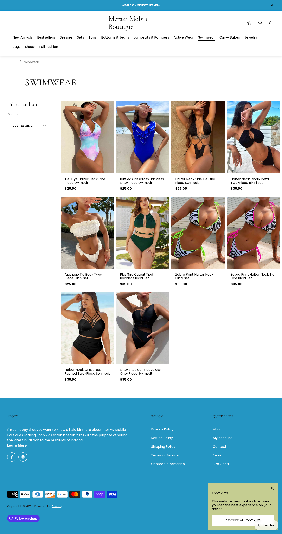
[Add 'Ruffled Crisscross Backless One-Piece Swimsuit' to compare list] (162, 107)
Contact (219, 446)
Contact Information (168, 464)
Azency (57, 506)
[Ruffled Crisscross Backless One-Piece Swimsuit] (142, 137)
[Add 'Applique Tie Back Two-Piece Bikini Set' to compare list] (107, 203)
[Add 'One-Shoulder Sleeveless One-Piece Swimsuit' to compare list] (162, 298)
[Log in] (249, 22)
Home (13, 62)
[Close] (272, 488)
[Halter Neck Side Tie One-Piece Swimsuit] (198, 137)
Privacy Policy (162, 429)
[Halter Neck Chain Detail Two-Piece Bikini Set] (253, 137)
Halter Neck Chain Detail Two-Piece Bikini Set (250, 181)
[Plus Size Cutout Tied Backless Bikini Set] (142, 233)
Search (218, 455)
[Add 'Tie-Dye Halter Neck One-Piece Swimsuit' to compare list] (107, 107)
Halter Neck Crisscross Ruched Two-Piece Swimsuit (87, 372)
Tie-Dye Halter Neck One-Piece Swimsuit (86, 181)
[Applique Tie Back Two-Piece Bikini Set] (87, 233)
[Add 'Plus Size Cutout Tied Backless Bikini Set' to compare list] (162, 203)
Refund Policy (162, 438)
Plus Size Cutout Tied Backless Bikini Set (136, 276)
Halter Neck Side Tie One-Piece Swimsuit (196, 181)
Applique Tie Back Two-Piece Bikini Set (84, 276)
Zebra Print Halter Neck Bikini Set (194, 276)
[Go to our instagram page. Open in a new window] (22, 457)
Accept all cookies (243, 520)
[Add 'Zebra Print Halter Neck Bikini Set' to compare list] (217, 203)
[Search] (260, 22)
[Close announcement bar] (272, 5)
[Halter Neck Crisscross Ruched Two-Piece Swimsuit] (87, 328)
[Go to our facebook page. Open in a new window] (11, 457)
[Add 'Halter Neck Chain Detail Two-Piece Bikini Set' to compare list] (273, 107)
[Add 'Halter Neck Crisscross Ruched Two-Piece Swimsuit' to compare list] (107, 298)
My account (222, 438)
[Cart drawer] (271, 22)
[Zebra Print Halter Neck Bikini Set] (198, 233)
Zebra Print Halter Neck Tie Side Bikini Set (252, 276)
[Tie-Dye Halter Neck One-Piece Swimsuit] (87, 137)
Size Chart (221, 464)
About (218, 429)
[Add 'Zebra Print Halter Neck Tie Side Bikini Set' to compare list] (273, 203)
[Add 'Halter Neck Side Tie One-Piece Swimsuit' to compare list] (217, 107)
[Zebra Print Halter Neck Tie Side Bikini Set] (253, 233)
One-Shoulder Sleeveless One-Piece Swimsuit (140, 372)
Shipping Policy (163, 446)
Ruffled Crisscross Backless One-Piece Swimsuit (142, 181)
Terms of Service (165, 455)
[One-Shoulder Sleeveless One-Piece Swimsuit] (142, 328)
